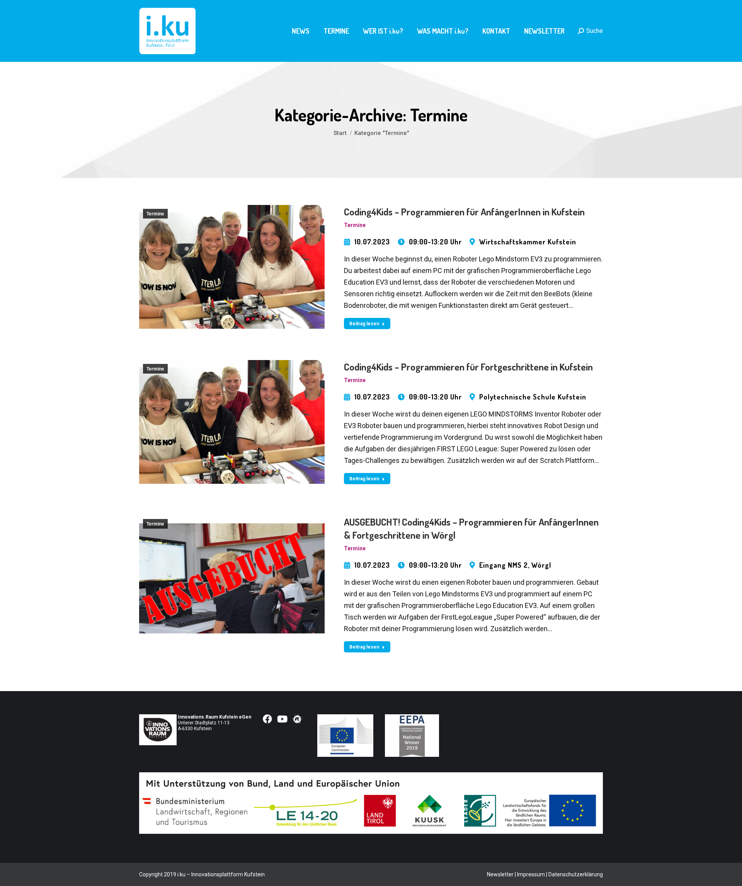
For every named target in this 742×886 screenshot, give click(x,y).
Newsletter (500, 874)
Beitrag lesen (364, 323)
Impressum (531, 874)
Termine (155, 214)
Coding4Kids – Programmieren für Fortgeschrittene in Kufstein (468, 366)
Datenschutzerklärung (575, 874)
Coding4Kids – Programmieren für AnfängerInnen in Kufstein (464, 211)
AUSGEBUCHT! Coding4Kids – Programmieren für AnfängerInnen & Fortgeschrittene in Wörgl (471, 528)
